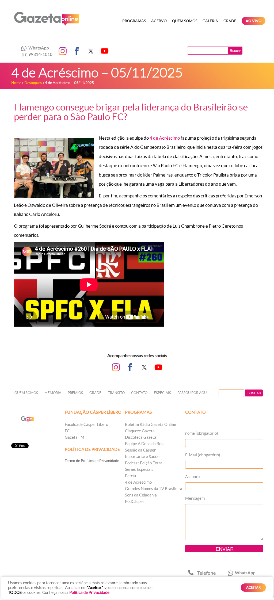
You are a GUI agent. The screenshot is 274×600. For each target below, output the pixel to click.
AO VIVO (253, 21)
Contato (139, 393)
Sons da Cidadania (141, 495)
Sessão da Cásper (140, 450)
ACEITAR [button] (253, 588)
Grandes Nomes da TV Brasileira (153, 488)
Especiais (162, 393)
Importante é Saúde (142, 456)
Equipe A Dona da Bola (145, 443)
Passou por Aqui (192, 393)
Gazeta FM (74, 437)
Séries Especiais (139, 469)
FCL (68, 431)
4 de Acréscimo (165, 137)
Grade (229, 21)
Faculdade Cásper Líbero (86, 424)
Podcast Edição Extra (143, 463)
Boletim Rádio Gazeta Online (150, 424)
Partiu (130, 475)
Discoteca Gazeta (140, 437)
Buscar (235, 50)
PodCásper (134, 501)
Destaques (33, 83)
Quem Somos (184, 21)
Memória (52, 393)
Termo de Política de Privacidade (92, 460)
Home (16, 83)
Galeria (210, 21)
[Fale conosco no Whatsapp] (35, 51)
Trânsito (116, 393)
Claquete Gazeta (140, 431)
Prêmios (75, 393)
